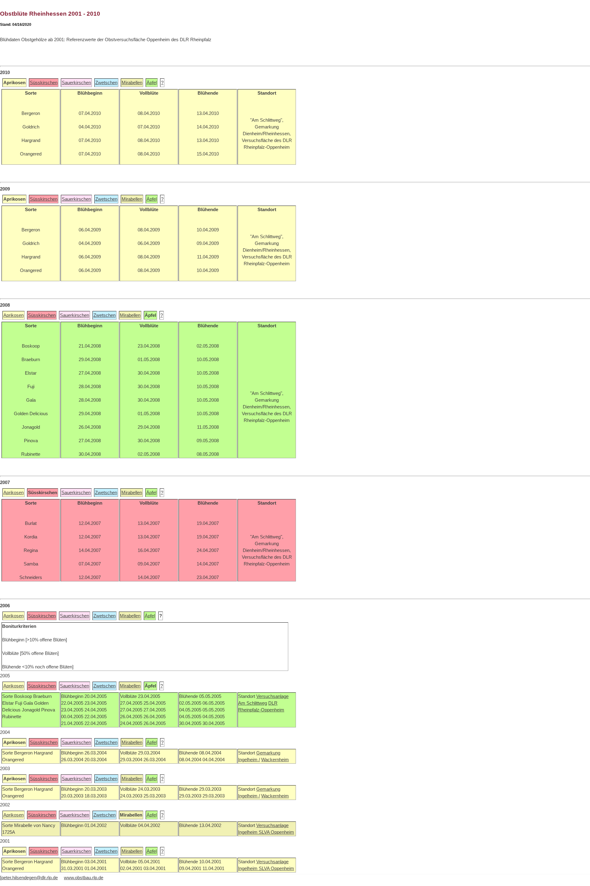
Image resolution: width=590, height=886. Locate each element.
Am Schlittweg (252, 703)
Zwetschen (106, 82)
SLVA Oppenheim (276, 832)
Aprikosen (13, 315)
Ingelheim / (249, 759)
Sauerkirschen (76, 82)
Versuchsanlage (272, 696)
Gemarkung (268, 752)
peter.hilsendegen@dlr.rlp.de (29, 877)
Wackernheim (275, 759)
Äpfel (152, 82)
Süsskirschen (43, 82)
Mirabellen (132, 82)
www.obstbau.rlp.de (83, 877)
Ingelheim (248, 832)
